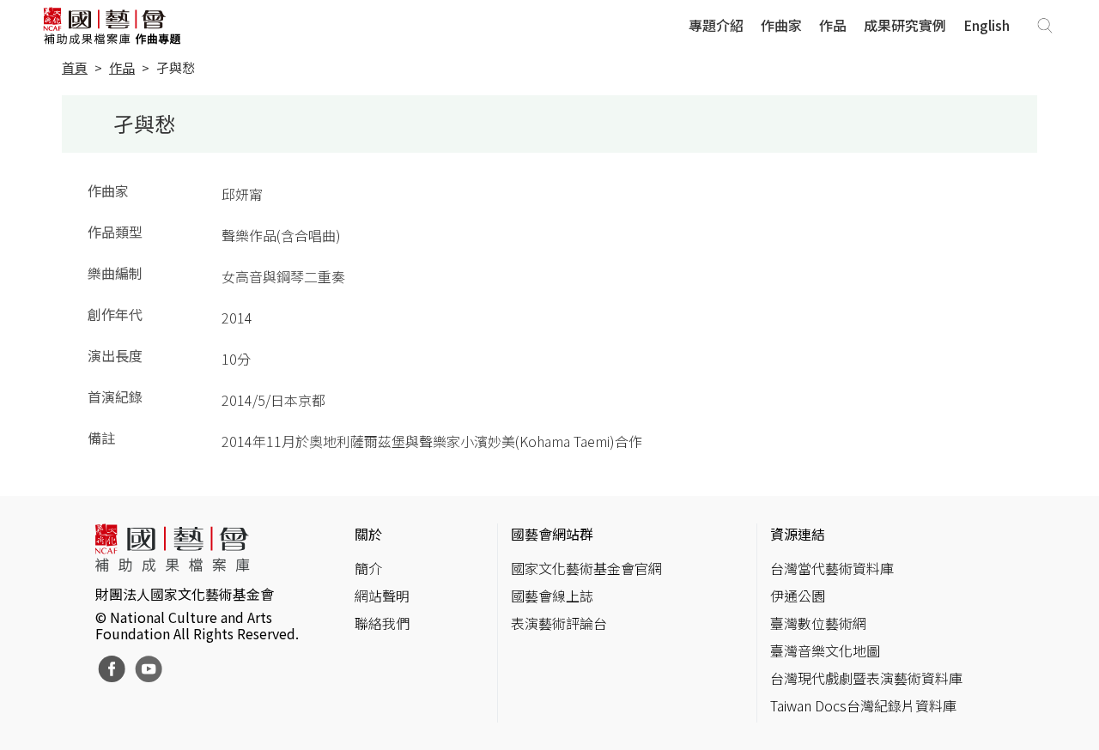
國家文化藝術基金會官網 (586, 568)
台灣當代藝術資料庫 (832, 568)
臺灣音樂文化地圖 (825, 650)
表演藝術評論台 (559, 623)
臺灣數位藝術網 (818, 623)
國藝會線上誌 (552, 595)
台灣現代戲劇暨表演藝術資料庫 (866, 678)
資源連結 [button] (797, 533)
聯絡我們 (382, 623)
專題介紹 (716, 25)
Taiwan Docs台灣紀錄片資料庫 (863, 705)
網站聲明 (382, 595)
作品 (833, 25)
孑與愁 (175, 67)
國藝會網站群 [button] (552, 533)
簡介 (368, 568)
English (986, 25)
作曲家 (781, 25)
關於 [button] (368, 533)
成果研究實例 (905, 25)
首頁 (75, 67)
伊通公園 (797, 595)
